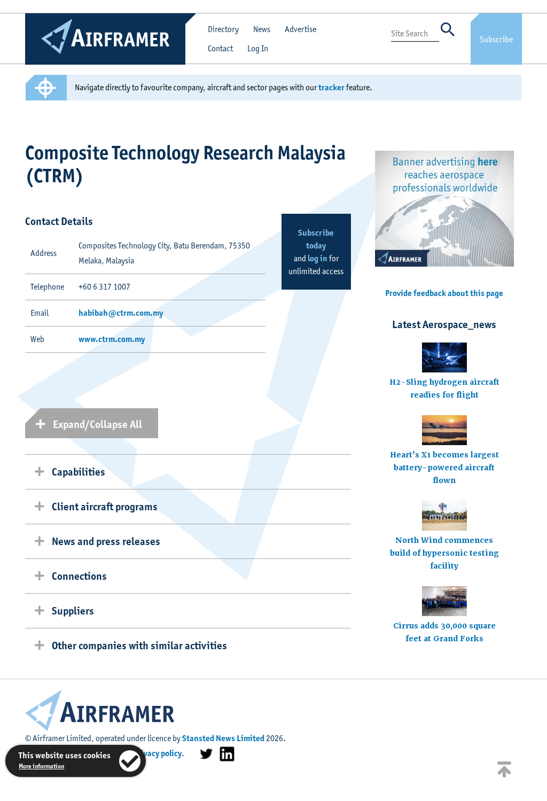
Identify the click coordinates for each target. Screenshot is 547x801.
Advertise (300, 29)
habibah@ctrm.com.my (121, 313)
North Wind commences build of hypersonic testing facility (444, 553)
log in (317, 258)
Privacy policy (157, 753)
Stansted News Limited (223, 738)
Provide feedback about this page (444, 293)
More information (41, 766)
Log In (257, 48)
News (261, 29)
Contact (220, 48)
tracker (331, 87)
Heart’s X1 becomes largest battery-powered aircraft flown (444, 467)
